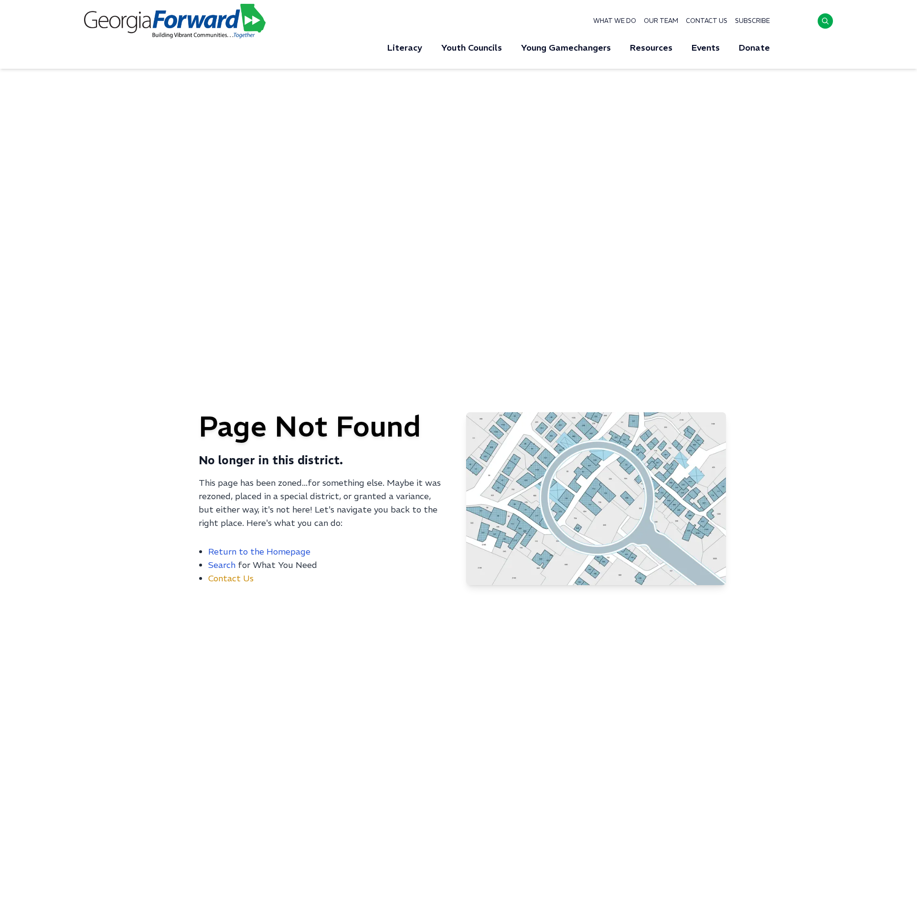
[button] (825, 21)
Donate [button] (754, 47)
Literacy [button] (404, 47)
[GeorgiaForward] (175, 21)
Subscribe (752, 21)
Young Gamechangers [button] (566, 47)
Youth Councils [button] (471, 47)
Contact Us (706, 21)
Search (221, 564)
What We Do (614, 21)
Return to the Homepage (259, 551)
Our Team (661, 21)
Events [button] (706, 47)
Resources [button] (651, 47)
